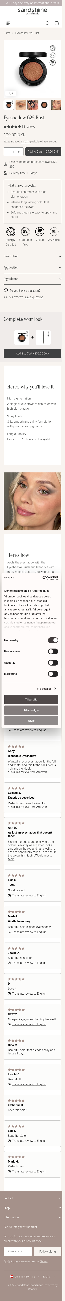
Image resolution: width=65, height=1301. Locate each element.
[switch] (53, 651)
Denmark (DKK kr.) (24, 1294)
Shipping (26, 141)
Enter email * (15, 1269)
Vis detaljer (44, 688)
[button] (13, 126)
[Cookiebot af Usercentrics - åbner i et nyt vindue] (43, 578)
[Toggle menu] (8, 23)
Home (7, 32)
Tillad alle (31, 699)
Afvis (31, 720)
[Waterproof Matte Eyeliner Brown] (41, 347)
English (46, 1294)
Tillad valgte (31, 710)
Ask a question (34, 307)
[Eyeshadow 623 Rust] (20, 347)
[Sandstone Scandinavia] (32, 11)
